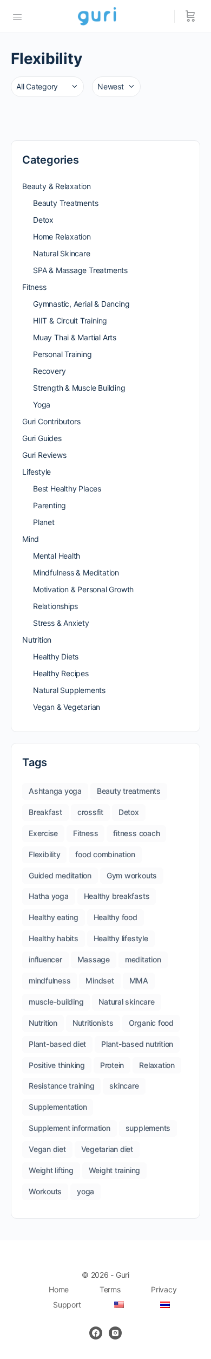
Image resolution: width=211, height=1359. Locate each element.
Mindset (99, 980)
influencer (45, 959)
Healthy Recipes (61, 673)
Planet (44, 522)
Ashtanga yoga (55, 790)
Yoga (41, 404)
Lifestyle (36, 471)
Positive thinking (57, 1065)
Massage (93, 959)
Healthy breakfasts (117, 896)
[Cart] (190, 16)
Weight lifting (51, 1170)
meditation (143, 959)
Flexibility (44, 854)
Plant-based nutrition (137, 1044)
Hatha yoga (49, 896)
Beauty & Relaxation (56, 186)
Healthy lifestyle (121, 938)
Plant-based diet (57, 1044)
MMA (138, 980)
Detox (43, 219)
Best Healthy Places (67, 488)
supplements (148, 1127)
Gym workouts (132, 875)
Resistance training (61, 1085)
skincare (124, 1085)
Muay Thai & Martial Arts (74, 337)
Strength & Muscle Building (79, 387)
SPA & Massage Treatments (80, 270)
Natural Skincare (61, 253)
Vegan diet (47, 1149)
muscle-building (56, 1001)
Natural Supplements (69, 690)
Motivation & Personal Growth (83, 589)
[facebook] (95, 1332)
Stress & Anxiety (61, 622)
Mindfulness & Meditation (76, 572)
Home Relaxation (62, 236)
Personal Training (62, 354)
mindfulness (49, 980)
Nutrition (36, 639)
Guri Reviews (44, 455)
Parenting (49, 505)
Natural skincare (126, 1001)
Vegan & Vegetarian (66, 706)
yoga (85, 1191)
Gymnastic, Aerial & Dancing (81, 303)
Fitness (34, 287)
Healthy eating (53, 917)
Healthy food (115, 917)
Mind (30, 538)
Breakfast (45, 812)
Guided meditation (60, 875)
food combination (105, 854)
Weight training (114, 1170)
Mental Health (56, 555)
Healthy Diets (55, 656)
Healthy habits (53, 938)
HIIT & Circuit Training (70, 320)
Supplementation (58, 1106)
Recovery (49, 371)
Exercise (43, 833)
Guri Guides (42, 438)
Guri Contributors (51, 421)
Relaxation (157, 1065)
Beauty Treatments (65, 203)
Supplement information (69, 1127)
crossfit (90, 812)
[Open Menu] (17, 16)
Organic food (151, 1022)
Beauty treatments (129, 790)
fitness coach (136, 833)
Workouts (45, 1191)
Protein (112, 1065)
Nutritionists (93, 1022)
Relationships (55, 606)
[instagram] (115, 1332)
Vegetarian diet (107, 1149)
